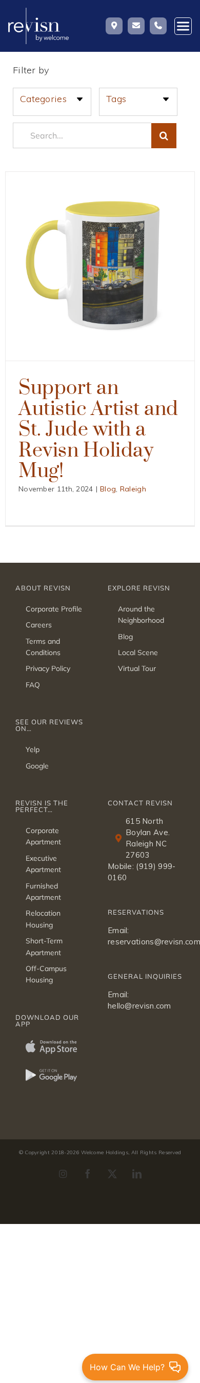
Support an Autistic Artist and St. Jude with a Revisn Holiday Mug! (98, 428)
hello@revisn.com (139, 1006)
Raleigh (133, 488)
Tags (116, 99)
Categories (43, 99)
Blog (108, 488)
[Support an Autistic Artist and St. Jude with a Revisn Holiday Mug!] (100, 266)
